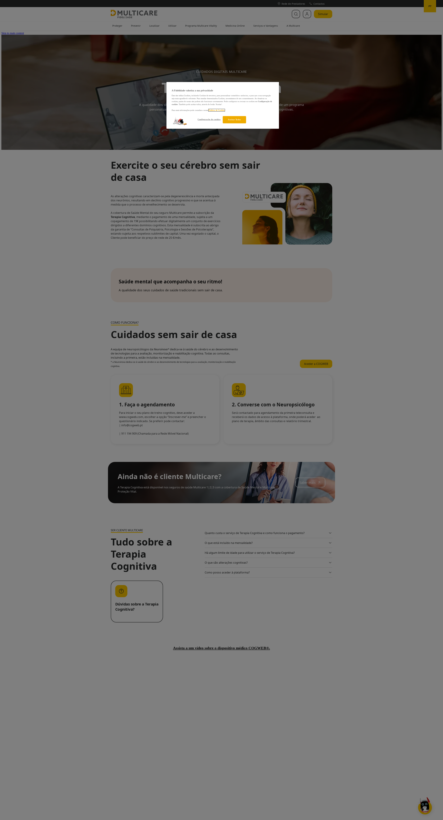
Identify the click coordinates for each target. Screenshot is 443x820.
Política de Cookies (217, 110)
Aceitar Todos (234, 120)
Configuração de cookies (209, 119)
